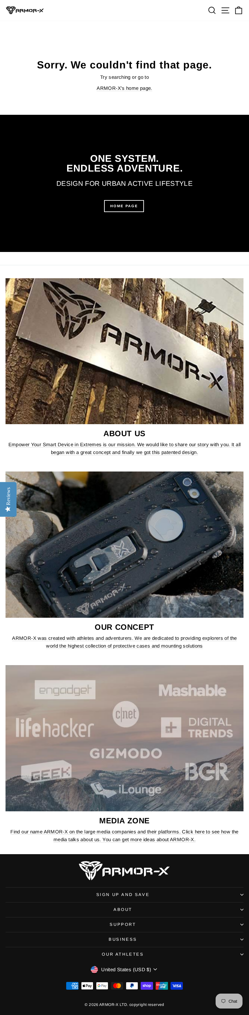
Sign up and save (123, 894)
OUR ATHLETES (123, 954)
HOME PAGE (124, 206)
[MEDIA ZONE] (124, 738)
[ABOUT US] (124, 351)
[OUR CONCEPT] (124, 545)
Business (123, 939)
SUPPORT (123, 924)
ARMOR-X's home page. (124, 88)
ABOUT (122, 909)
